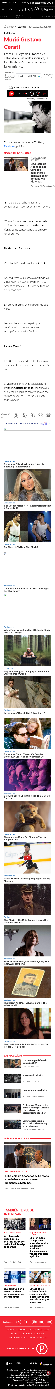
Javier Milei (26, 2)
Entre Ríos (27, 1334)
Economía (21, 1330)
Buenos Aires (35, 1330)
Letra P (10, 26)
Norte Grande (15, 1338)
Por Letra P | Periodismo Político (9, 76)
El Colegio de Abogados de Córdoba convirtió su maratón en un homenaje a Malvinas (27, 1179)
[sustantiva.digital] (46, 1364)
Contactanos (8, 1322)
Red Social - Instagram (34, 1322)
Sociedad (22, 26)
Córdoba (39, 1334)
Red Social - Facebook (26, 1322)
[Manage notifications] (49, 1373)
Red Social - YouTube (42, 1322)
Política (10, 1330)
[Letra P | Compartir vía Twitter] (24, 415)
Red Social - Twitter (18, 1322)
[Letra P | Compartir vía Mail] (48, 415)
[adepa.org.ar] (33, 1364)
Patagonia (29, 1338)
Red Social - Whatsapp (49, 1322)
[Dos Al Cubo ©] (13, 1364)
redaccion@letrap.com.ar (38, 1382)
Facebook (9, 146)
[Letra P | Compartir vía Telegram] (40, 415)
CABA (46, 1330)
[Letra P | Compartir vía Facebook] (32, 415)
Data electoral (25, 16)
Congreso (42, 1338)
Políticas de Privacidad (39, 1385)
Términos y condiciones (18, 1385)
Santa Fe (15, 1334)
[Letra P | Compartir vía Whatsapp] (16, 415)
